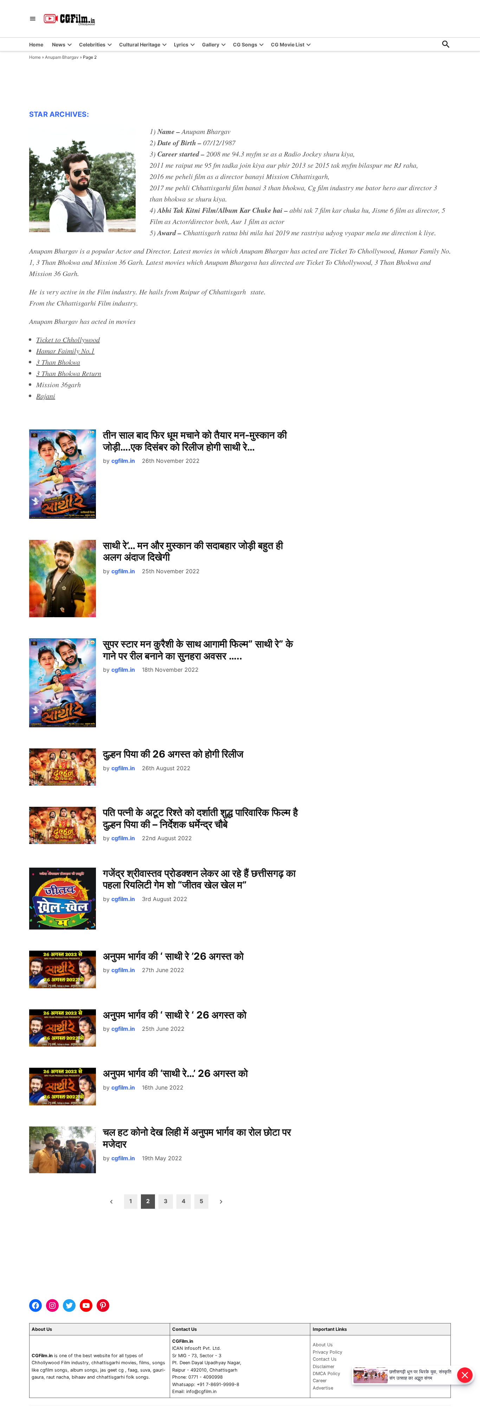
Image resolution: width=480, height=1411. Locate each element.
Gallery (210, 44)
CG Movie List (287, 44)
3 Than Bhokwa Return (68, 373)
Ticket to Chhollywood (68, 339)
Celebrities (92, 44)
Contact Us (325, 1359)
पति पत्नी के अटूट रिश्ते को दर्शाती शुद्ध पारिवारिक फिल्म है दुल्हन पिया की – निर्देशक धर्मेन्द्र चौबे (200, 818)
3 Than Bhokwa (58, 361)
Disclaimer (324, 1366)
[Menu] (32, 18)
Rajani (45, 395)
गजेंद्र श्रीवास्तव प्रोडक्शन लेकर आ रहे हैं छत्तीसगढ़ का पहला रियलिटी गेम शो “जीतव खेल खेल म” (199, 879)
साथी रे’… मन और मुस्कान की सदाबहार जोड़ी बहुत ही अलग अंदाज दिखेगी (193, 551)
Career (320, 1380)
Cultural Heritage (139, 44)
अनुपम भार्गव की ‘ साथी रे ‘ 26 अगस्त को (174, 1015)
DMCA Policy (326, 1373)
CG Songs (245, 44)
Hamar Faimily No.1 (65, 350)
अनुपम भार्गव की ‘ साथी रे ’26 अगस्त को (173, 956)
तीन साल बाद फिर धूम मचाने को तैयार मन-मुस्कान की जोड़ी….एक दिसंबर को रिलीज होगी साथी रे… (195, 441)
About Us (323, 1344)
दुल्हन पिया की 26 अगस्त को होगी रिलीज (173, 754)
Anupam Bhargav (62, 57)
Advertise (323, 1388)
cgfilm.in (123, 460)
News (58, 44)
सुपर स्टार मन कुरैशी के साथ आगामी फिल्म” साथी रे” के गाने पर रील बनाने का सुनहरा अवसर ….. (198, 650)
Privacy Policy (327, 1352)
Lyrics (181, 44)
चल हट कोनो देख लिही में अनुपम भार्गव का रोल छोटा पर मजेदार (197, 1138)
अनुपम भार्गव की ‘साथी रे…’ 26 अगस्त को (175, 1073)
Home (36, 44)
